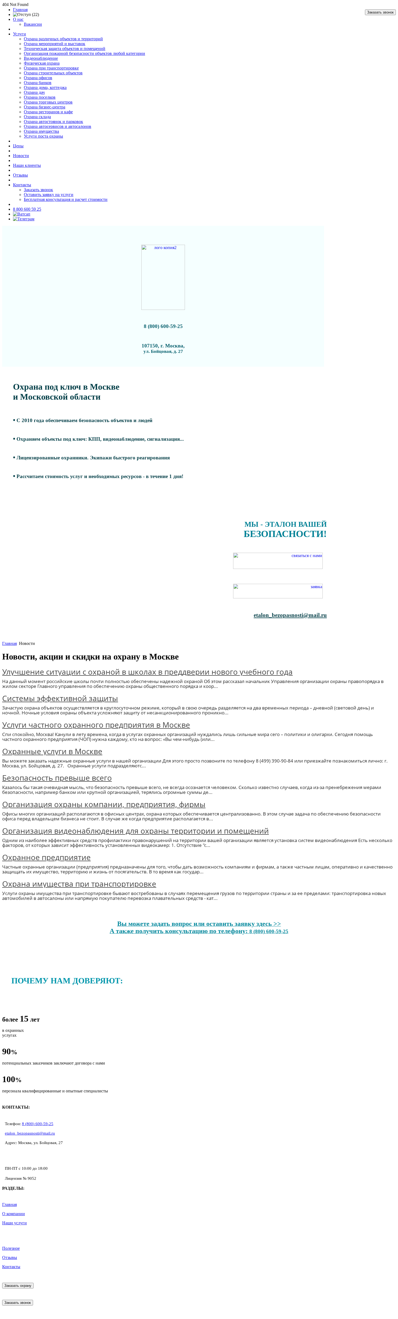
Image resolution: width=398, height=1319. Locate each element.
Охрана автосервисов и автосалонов (57, 126)
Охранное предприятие (46, 857)
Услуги (19, 34)
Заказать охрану (17, 1286)
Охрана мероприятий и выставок (54, 43)
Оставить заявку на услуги (48, 194)
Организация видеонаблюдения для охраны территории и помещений (135, 831)
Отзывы (20, 175)
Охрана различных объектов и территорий (63, 39)
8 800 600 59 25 (27, 209)
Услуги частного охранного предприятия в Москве (96, 725)
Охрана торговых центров (48, 102)
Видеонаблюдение (41, 58)
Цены (18, 146)
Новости (21, 155)
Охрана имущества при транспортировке (79, 884)
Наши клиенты (27, 165)
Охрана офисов (38, 77)
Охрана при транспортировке (51, 68)
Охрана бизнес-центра (44, 107)
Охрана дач (34, 92)
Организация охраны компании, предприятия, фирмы (103, 804)
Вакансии (33, 24)
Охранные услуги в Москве (52, 751)
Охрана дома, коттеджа (45, 87)
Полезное (11, 1248)
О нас (18, 19)
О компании (13, 1213)
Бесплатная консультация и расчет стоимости (65, 199)
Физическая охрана (42, 63)
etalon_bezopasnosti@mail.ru (30, 1133)
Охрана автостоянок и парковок (53, 121)
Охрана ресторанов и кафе (48, 112)
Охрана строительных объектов (53, 73)
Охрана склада (37, 116)
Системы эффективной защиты (60, 698)
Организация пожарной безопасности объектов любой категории (84, 53)
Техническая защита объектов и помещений (64, 48)
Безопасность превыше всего (57, 778)
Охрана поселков (40, 97)
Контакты (22, 185)
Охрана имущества (41, 131)
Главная (20, 9)
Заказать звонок (380, 12)
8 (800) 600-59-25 (37, 1124)
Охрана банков (37, 82)
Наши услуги (14, 1223)
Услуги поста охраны (43, 136)
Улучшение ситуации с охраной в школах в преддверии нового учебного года (147, 672)
